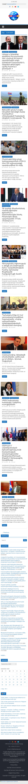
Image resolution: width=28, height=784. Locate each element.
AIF (4, 694)
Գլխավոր (5, 52)
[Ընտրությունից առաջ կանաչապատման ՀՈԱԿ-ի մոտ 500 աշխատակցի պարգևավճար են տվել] (14, 141)
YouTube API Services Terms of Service (14, 770)
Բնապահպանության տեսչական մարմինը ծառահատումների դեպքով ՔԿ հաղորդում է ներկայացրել (13, 597)
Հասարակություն (7, 156)
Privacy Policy (13, 764)
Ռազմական (15, 107)
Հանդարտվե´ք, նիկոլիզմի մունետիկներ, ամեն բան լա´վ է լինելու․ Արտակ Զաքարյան (13, 358)
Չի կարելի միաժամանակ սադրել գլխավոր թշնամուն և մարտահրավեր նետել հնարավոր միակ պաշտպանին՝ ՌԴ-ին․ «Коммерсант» (13, 214)
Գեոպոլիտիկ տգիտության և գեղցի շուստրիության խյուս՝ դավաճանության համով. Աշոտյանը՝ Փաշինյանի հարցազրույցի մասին (14, 268)
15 (17, 679)
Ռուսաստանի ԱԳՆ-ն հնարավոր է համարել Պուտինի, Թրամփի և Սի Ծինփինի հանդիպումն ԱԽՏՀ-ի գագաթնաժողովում (13, 647)
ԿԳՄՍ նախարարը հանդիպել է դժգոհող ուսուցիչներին (11, 402)
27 (9, 685)
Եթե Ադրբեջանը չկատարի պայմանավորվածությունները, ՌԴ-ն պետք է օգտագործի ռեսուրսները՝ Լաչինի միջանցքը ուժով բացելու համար (14, 504)
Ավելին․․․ (3, 655)
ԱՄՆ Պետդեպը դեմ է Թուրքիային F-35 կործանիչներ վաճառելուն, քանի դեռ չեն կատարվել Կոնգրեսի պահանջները (13, 627)
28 (13, 685)
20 (9, 682)
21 (13, 682)
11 (2, 679)
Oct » (6, 688)
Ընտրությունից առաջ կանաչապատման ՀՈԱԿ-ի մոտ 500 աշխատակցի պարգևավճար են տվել (14, 162)
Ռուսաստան (14, 204)
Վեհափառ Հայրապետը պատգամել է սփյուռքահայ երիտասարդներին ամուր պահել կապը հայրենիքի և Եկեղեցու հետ (13, 619)
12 (6, 679)
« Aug (2, 688)
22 (17, 682)
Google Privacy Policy (14, 773)
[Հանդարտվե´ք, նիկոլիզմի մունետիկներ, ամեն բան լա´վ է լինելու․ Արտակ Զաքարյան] (14, 337)
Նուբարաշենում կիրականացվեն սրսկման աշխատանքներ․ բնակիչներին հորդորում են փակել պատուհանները (14, 573)
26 (6, 685)
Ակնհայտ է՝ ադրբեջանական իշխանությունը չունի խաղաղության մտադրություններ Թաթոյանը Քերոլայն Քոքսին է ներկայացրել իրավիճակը (12, 452)
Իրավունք (11, 497)
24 (24, 682)
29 (17, 685)
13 (9, 679)
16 (21, 679)
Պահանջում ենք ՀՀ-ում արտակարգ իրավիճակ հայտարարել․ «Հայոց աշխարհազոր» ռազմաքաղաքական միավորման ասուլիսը (12, 320)
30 (21, 685)
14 (13, 679)
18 (2, 682)
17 (24, 679)
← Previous (5, 532)
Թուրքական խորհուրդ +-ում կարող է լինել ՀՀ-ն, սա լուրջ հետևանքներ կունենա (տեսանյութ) (13, 634)
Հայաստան (6, 204)
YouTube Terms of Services (14, 767)
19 (6, 682)
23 (21, 682)
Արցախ (5, 497)
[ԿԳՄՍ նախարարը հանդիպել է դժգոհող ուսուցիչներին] (14, 383)
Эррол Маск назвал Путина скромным (11, 730)
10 (24, 676)
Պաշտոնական (6, 107)
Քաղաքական (12, 52)
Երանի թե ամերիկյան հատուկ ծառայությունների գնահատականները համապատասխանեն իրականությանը (12, 590)
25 (2, 685)
